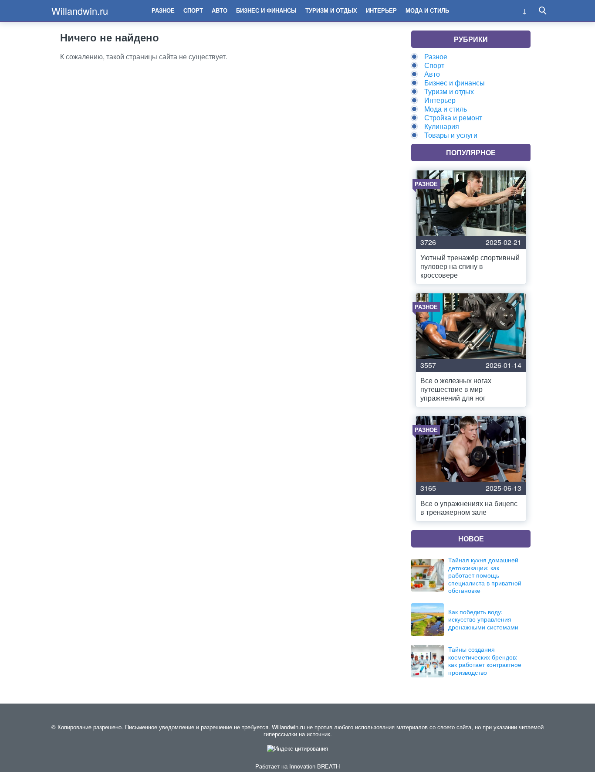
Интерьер (381, 10)
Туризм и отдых (331, 10)
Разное (163, 10)
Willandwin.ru (79, 10)
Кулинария (441, 126)
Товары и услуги (450, 135)
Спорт (193, 10)
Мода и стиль (427, 10)
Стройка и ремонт (453, 117)
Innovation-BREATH (314, 766)
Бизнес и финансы (266, 10)
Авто (219, 10)
